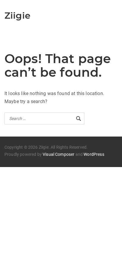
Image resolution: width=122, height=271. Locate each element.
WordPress (94, 154)
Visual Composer (58, 154)
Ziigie (17, 15)
